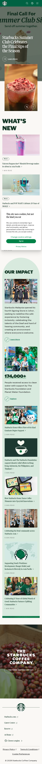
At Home (7, 734)
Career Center (9, 722)
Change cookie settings (21, 237)
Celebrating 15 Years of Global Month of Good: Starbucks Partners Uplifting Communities (20, 601)
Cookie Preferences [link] (21, 754)
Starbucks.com (10, 716)
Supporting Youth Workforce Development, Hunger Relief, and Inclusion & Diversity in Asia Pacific (18, 566)
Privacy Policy (9, 749)
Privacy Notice (21, 246)
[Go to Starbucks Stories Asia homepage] (4, 3)
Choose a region (14, 740)
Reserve (7, 728)
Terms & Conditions (29, 749)
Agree (21, 241)
